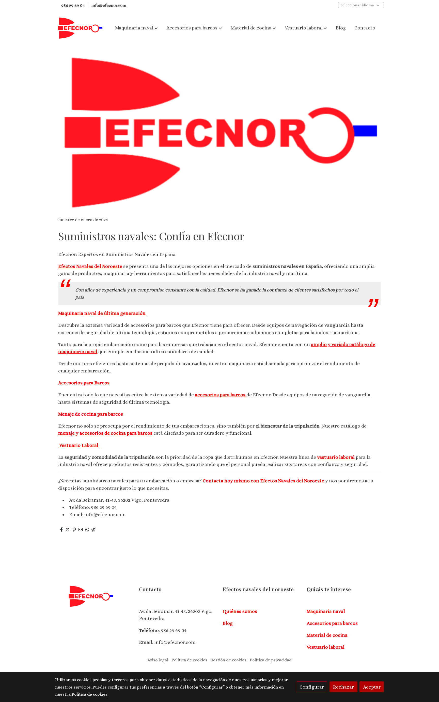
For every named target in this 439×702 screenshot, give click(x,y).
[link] (80, 28)
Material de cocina (327, 635)
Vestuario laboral (325, 647)
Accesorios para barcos (332, 623)
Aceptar (372, 687)
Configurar (312, 687)
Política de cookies (189, 660)
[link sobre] (93, 596)
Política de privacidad (271, 660)
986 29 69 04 (72, 5)
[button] (136, 28)
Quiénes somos (240, 611)
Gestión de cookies (228, 660)
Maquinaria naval (326, 611)
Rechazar (343, 687)
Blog (228, 623)
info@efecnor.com (108, 5)
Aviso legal (157, 660)
